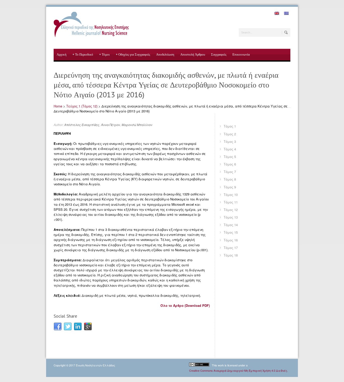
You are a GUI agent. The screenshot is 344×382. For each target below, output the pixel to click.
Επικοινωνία (241, 54)
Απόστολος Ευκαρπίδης (81, 124)
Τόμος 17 (231, 247)
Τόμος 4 (230, 149)
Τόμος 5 (230, 156)
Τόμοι (104, 54)
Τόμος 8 (230, 179)
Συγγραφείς (218, 54)
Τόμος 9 (230, 187)
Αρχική (61, 54)
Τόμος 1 (230, 126)
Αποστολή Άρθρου (192, 54)
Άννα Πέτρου (110, 124)
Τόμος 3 (230, 141)
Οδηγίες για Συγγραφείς (133, 54)
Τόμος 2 (230, 134)
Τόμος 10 (231, 194)
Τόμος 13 (231, 217)
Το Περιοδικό (83, 54)
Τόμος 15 (231, 232)
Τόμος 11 (231, 202)
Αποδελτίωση (165, 54)
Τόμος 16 (231, 240)
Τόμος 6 (230, 164)
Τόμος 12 (231, 209)
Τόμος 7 (230, 171)
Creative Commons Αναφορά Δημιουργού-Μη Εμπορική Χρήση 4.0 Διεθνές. (238, 370)
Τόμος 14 (231, 224)
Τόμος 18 (231, 255)
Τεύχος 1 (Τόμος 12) (81, 106)
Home (58, 106)
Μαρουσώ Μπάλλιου (137, 124)
